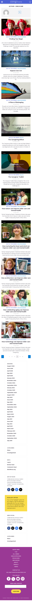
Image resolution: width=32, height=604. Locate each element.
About (16, 562)
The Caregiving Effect (16, 140)
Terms (16, 566)
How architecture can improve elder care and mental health (16, 279)
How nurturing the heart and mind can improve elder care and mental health (16, 247)
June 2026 (10, 368)
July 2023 (9, 397)
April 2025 (10, 375)
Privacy (16, 564)
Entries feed (10, 464)
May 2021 (9, 424)
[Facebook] (8, 489)
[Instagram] (20, 489)
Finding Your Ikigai (16, 39)
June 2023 (10, 399)
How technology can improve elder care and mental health (16, 342)
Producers (16, 558)
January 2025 (11, 378)
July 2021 (9, 419)
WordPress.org (11, 469)
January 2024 (11, 387)
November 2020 (11, 433)
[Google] (16, 489)
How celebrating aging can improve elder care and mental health (16, 311)
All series (16, 554)
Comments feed (11, 467)
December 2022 (11, 404)
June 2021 (10, 421)
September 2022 (12, 407)
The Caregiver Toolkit (16, 177)
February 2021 (11, 431)
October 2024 (11, 383)
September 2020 (12, 438)
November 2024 (11, 380)
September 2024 (12, 385)
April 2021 (10, 426)
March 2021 (10, 428)
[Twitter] (13, 577)
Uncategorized (21, 36)
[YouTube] (18, 577)
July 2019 (9, 440)
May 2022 (9, 409)
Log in (9, 462)
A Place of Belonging (16, 102)
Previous (2, 356)
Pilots (21, 137)
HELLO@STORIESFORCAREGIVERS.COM (16, 572)
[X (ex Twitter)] (12, 489)
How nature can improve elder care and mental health (16, 209)
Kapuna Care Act (16, 71)
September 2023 (12, 392)
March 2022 (10, 414)
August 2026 (10, 366)
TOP (16, 552)
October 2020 (11, 435)
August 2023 (10, 395)
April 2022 (10, 411)
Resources (16, 560)
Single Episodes (16, 556)
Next (29, 356)
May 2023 (9, 402)
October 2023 (11, 390)
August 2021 (10, 416)
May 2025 (9, 373)
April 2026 (10, 371)
